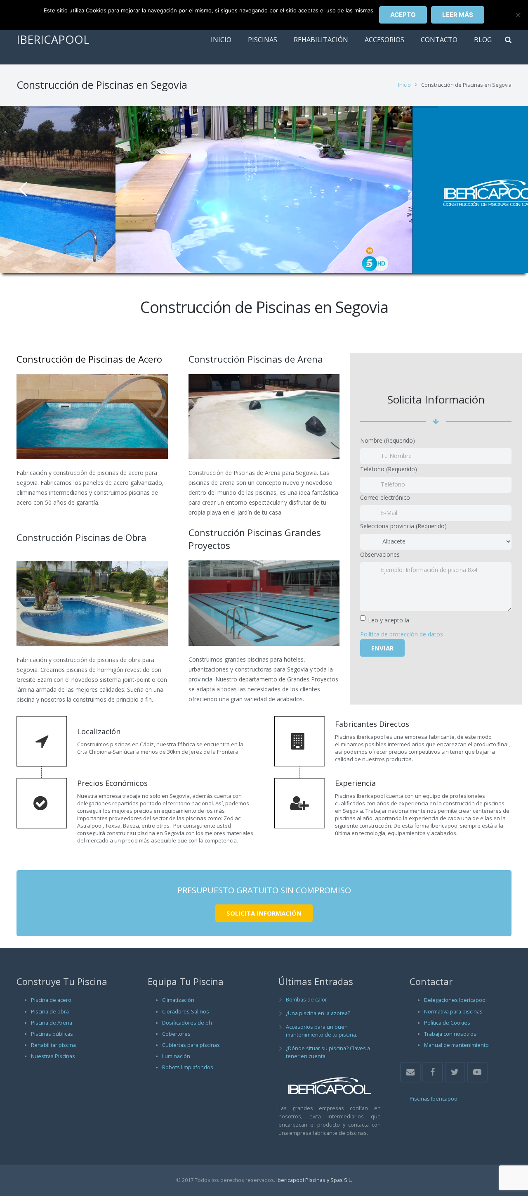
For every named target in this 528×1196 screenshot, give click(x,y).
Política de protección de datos (401, 634)
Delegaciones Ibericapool (455, 1000)
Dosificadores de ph (187, 1022)
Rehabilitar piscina (53, 1045)
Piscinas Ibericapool (434, 1098)
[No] (518, 15)
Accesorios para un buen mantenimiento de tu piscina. (321, 1030)
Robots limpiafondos (187, 1067)
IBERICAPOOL (53, 39)
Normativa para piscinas (453, 1011)
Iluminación (176, 1056)
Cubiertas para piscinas (191, 1045)
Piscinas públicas (52, 1033)
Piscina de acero (51, 1000)
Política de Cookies (447, 1022)
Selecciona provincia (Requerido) (403, 526)
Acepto (403, 15)
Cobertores (176, 1033)
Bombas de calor (306, 999)
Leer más (457, 15)
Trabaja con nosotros (450, 1033)
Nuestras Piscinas (53, 1056)
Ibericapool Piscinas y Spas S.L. (314, 1180)
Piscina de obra (50, 1011)
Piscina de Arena (51, 1022)
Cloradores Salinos (185, 1011)
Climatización (178, 1000)
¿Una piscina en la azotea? (318, 1013)
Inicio (404, 84)
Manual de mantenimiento (456, 1045)
